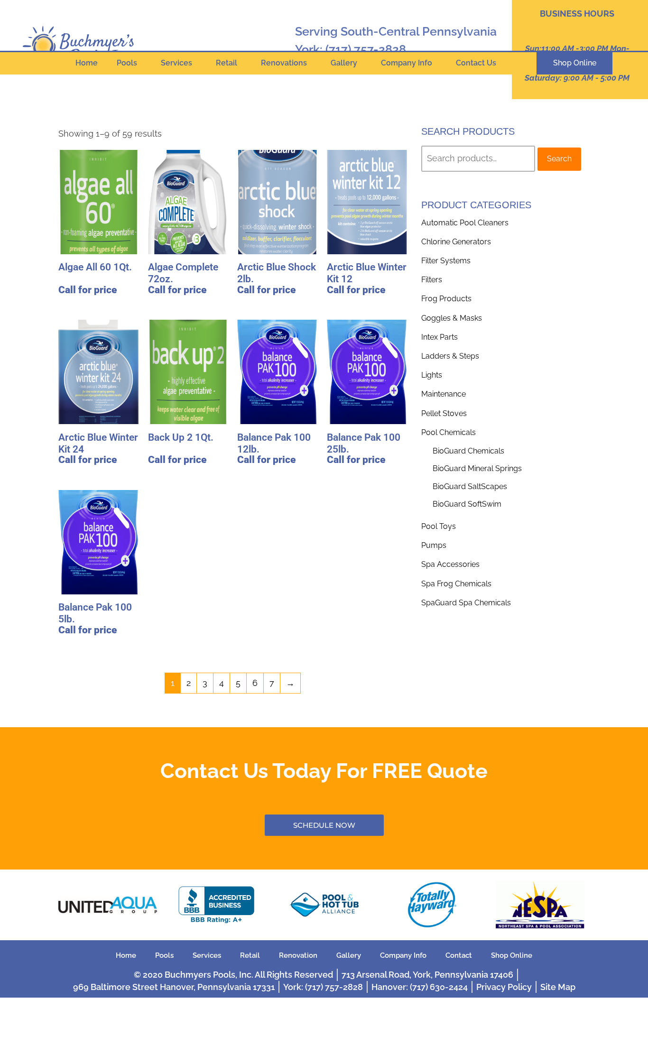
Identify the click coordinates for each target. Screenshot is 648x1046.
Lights (431, 375)
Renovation (298, 955)
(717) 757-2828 (365, 49)
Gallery (344, 62)
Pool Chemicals (448, 432)
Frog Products (446, 298)
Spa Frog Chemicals (456, 583)
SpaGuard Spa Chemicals (466, 602)
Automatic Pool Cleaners (465, 222)
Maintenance (443, 393)
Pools (127, 62)
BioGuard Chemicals (468, 450)
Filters (431, 279)
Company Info (406, 62)
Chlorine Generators (456, 241)
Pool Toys (438, 526)
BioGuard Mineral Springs (477, 468)
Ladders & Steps (450, 356)
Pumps (433, 545)
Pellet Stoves (444, 413)
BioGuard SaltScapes (470, 486)
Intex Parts (439, 337)
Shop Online (511, 955)
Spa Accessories (450, 564)
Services (176, 62)
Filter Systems (446, 260)
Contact (458, 955)
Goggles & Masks (451, 318)
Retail (226, 62)
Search (559, 158)
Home (86, 62)
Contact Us (476, 62)
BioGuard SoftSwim (467, 504)
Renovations (284, 62)
